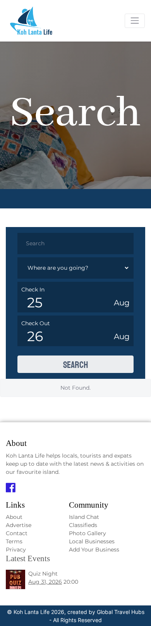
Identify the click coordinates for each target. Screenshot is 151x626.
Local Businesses (92, 541)
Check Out (35, 323)
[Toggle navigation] (135, 21)
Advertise (18, 525)
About (14, 516)
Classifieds (83, 525)
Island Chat (84, 516)
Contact (16, 533)
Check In (33, 289)
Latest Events (28, 558)
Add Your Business (94, 549)
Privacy (16, 549)
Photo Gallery (87, 533)
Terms (14, 541)
